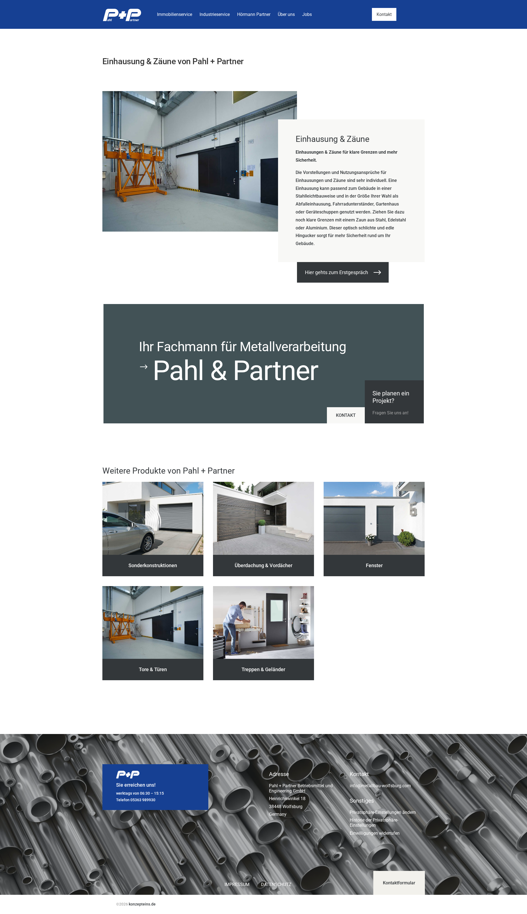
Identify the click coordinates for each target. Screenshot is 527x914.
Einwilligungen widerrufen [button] (375, 833)
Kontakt (384, 14)
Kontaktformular (399, 882)
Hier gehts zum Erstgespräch (336, 272)
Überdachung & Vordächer (263, 565)
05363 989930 (142, 800)
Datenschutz (277, 884)
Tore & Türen (153, 669)
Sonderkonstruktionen (152, 565)
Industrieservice (215, 14)
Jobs (307, 14)
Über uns (286, 14)
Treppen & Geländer (263, 669)
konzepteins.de (142, 904)
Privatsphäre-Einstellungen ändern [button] (383, 812)
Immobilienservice (174, 14)
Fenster (374, 565)
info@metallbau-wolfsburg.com (380, 785)
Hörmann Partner (253, 14)
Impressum (237, 884)
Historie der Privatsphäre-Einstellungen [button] (374, 822)
